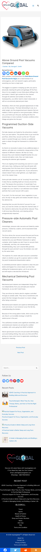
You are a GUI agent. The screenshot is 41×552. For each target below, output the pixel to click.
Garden (5, 66)
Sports (20, 511)
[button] (38, 5)
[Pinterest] (19, 73)
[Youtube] (21, 380)
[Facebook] (4, 73)
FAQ (20, 525)
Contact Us (20, 540)
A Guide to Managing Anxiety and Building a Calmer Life (20, 501)
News (20, 520)
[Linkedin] (15, 73)
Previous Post (20, 347)
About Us (20, 538)
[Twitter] (8, 73)
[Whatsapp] (23, 73)
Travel (20, 509)
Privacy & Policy (20, 542)
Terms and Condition (20, 527)
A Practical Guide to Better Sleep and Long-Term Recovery (20, 499)
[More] (27, 73)
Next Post (20, 352)
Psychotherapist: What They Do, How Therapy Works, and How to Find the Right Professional (22, 403)
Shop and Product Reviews (20, 518)
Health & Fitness (20, 516)
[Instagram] (11, 380)
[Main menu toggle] (33, 6)
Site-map (20, 523)
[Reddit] (12, 73)
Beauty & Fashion (20, 514)
